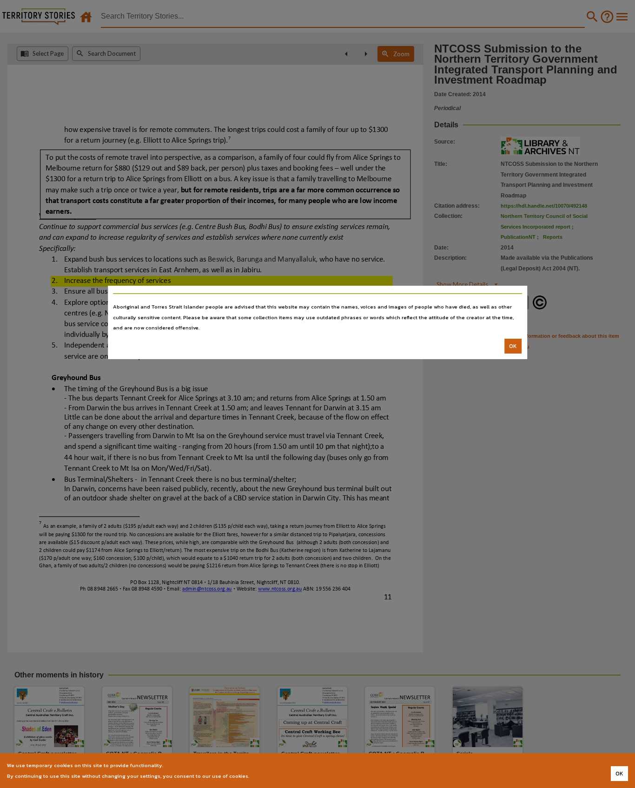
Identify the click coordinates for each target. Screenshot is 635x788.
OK (513, 346)
